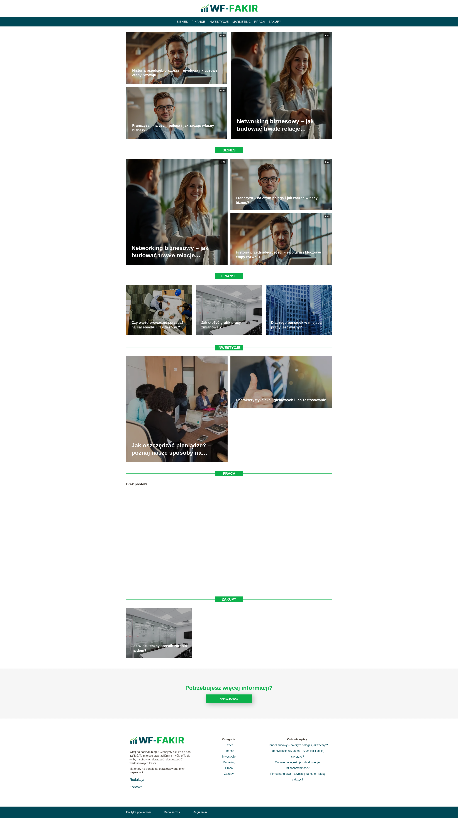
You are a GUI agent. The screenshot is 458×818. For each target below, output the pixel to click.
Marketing (241, 21)
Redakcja (137, 780)
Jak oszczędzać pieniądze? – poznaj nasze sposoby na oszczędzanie (171, 449)
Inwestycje (219, 21)
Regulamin (200, 812)
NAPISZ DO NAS (229, 698)
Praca (259, 21)
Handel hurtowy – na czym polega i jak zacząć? (297, 745)
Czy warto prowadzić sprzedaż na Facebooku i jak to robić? (157, 325)
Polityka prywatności (139, 812)
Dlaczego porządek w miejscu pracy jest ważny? (296, 325)
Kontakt (136, 787)
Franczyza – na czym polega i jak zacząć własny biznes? (173, 128)
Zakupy (275, 21)
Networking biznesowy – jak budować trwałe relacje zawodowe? (275, 125)
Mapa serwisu (172, 812)
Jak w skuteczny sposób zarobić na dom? (159, 648)
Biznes (182, 21)
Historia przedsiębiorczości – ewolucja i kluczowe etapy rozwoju (174, 73)
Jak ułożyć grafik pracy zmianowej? (221, 325)
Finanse (198, 21)
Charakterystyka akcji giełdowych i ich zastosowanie (281, 400)
